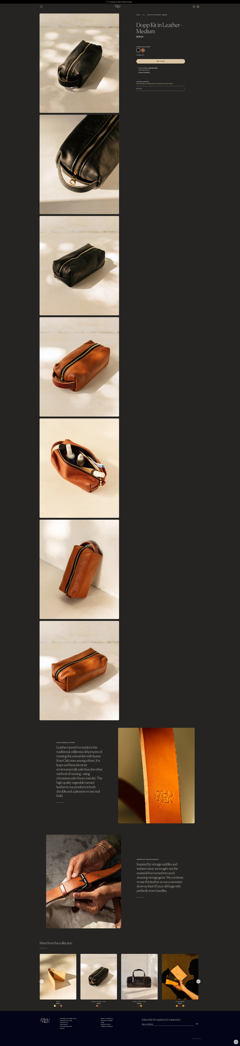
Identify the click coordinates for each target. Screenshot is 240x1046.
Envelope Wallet (180, 1001)
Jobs (102, 1022)
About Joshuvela (107, 1018)
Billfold (58, 1001)
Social (62, 1028)
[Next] (198, 981)
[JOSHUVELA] (117, 6)
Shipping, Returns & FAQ (68, 1018)
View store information (144, 72)
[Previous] (42, 981)
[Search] (41, 7)
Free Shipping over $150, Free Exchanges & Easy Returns (154, 83)
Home (138, 14)
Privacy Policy (106, 1024)
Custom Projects (66, 1026)
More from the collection (56, 943)
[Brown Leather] (79, 367)
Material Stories (107, 1020)
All (144, 14)
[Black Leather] (79, 63)
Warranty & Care (66, 1020)
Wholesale (64, 1024)
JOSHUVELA (198, 1038)
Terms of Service (107, 1026)
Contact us (64, 1022)
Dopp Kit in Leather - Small (99, 1001)
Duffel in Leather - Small (139, 1001)
